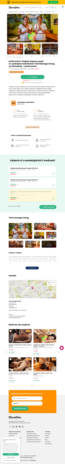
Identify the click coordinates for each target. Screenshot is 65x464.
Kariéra (47, 437)
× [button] (18, 438)
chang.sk (11, 314)
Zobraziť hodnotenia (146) (32, 127)
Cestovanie (22, 11)
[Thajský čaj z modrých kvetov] (51, 235)
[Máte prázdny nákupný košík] (47, 7)
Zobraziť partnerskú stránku (15, 317)
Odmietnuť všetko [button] (11, 457)
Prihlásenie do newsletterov (33, 439)
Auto (53, 11)
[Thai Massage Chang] (15, 49)
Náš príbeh (48, 433)
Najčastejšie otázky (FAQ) (33, 435)
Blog (46, 439)
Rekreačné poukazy (31, 433)
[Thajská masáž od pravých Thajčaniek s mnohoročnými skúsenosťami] (32, 28)
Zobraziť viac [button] (32, 268)
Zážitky (41, 11)
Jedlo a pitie (47, 11)
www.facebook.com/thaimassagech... (17, 316)
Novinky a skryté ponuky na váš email (27, 394)
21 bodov (38, 82)
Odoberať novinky (20, 408)
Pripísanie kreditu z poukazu (33, 441)
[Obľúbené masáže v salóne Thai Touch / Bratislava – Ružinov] (20, 370)
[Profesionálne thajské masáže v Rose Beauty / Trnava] (44, 370)
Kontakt (47, 435)
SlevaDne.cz (33, 460)
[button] (10, 115)
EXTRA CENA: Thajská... (22, 113)
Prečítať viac (14, 451)
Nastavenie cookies (28, 457)
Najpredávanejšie (13, 11)
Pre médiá (47, 441)
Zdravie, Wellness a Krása (32, 11)
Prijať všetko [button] (11, 454)
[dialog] (10, 450)
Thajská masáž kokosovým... (44, 113)
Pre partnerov (48, 443)
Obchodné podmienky (32, 437)
